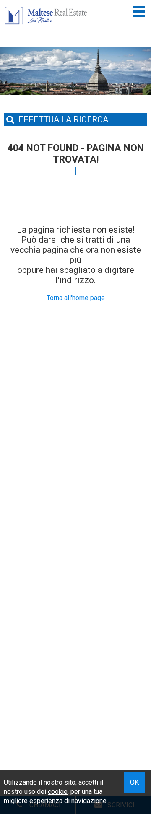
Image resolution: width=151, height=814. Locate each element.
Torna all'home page (76, 298)
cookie (58, 792)
